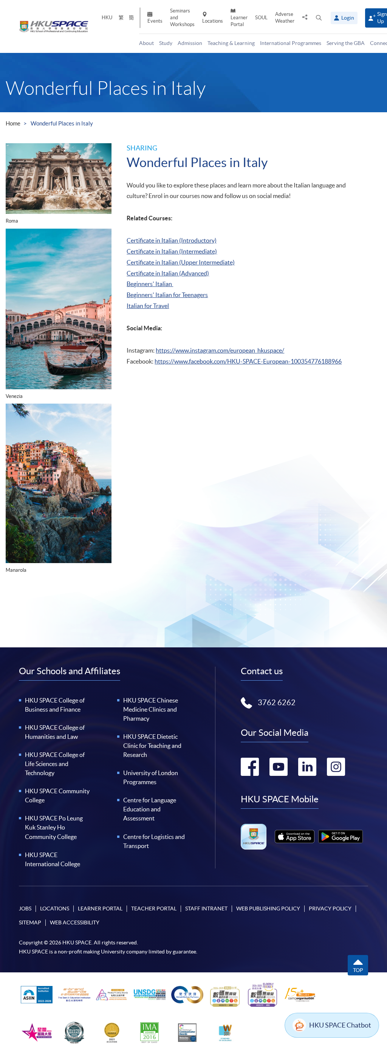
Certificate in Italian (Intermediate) (172, 251)
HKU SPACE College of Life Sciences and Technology (55, 763)
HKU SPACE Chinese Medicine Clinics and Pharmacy (150, 709)
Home (13, 123)
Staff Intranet (206, 908)
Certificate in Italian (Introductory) (172, 240)
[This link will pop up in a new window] (294, 836)
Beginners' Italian (150, 283)
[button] (318, 18)
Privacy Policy (330, 908)
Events (155, 21)
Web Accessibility (74, 922)
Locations (212, 21)
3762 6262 (277, 702)
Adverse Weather (284, 17)
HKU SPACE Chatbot (340, 1025)
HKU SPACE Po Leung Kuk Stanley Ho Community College (54, 827)
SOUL (261, 17)
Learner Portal (239, 21)
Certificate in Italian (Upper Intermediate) (181, 262)
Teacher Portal (153, 908)
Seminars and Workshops (182, 17)
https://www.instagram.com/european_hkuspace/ (220, 350)
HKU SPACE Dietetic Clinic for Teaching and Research (152, 745)
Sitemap (30, 922)
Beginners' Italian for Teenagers (167, 294)
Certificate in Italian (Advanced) (168, 273)
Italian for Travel (148, 305)
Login (347, 18)
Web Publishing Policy (268, 908)
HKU (107, 17)
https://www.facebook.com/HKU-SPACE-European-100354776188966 (248, 361)
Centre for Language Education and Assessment (149, 809)
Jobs (25, 908)
